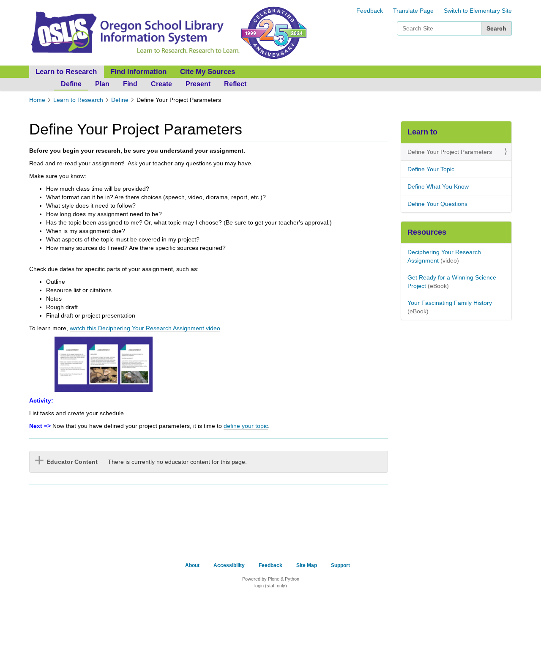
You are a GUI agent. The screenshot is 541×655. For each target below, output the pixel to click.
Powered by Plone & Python (270, 578)
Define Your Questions (437, 203)
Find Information (138, 72)
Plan (102, 84)
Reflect (235, 84)
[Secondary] (134, 32)
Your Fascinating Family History (449, 302)
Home (37, 99)
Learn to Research (78, 99)
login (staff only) (270, 585)
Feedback (369, 10)
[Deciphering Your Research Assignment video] (104, 363)
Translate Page (413, 10)
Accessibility (229, 565)
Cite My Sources (207, 72)
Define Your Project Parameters (449, 151)
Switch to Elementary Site (478, 10)
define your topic (246, 425)
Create (161, 84)
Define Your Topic (430, 169)
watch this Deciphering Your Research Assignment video (145, 328)
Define (71, 84)
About (192, 565)
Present (198, 84)
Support (340, 565)
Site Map (306, 565)
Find (130, 84)
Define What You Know (438, 186)
